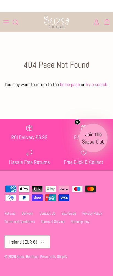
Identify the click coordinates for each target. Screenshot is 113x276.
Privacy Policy (92, 213)
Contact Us (47, 213)
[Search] (18, 22)
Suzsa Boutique (27, 256)
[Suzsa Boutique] (56, 22)
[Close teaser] (77, 122)
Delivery (27, 213)
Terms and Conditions (19, 221)
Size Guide (68, 213)
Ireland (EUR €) (23, 242)
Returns (9, 213)
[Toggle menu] (6, 22)
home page (70, 84)
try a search (96, 84)
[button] (93, 138)
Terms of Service (52, 221)
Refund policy (80, 221)
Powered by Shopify (53, 256)
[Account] (95, 22)
